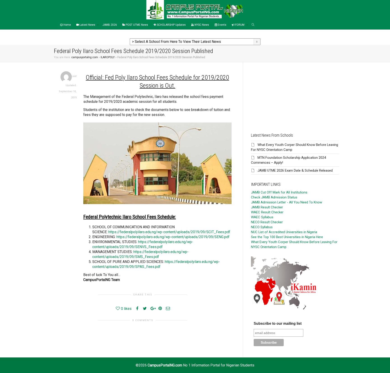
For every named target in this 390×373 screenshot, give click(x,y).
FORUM (239, 24)
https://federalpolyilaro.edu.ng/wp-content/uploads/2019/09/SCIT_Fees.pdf (169, 232)
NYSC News (201, 24)
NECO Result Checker (267, 222)
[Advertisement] (295, 93)
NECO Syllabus (262, 227)
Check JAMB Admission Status (274, 197)
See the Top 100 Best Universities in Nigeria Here (287, 237)
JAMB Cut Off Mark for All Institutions (279, 192)
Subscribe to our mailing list (278, 323)
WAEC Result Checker (267, 212)
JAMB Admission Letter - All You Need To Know (286, 202)
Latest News (87, 24)
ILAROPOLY (108, 57)
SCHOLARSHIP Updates (171, 24)
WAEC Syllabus (262, 217)
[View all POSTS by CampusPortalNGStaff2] (66, 76)
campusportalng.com (84, 57)
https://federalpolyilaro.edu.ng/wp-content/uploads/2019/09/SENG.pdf (173, 237)
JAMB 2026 (109, 24)
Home (67, 24)
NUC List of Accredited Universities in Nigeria (284, 232)
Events (221, 24)
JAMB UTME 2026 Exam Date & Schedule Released (295, 170)
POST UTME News (136, 24)
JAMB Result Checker (267, 207)
